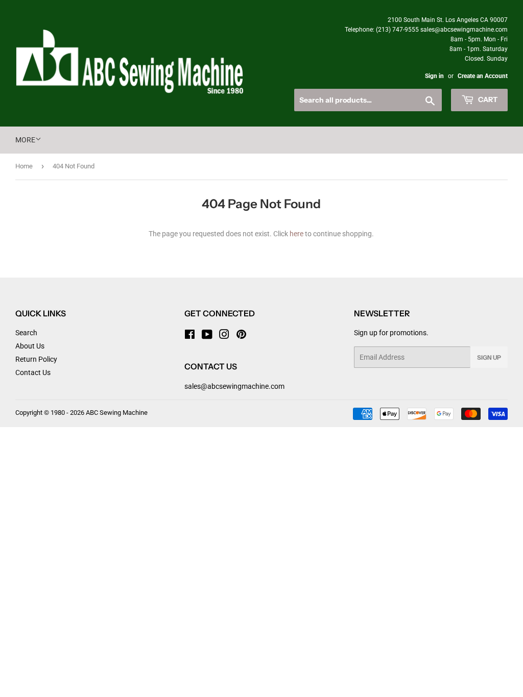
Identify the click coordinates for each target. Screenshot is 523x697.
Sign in (434, 76)
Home (24, 166)
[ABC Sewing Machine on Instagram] (224, 336)
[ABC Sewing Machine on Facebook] (189, 336)
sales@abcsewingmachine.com (234, 386)
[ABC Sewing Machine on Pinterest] (241, 336)
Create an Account (483, 76)
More (25, 140)
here (296, 234)
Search (26, 333)
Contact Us (33, 372)
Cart (487, 99)
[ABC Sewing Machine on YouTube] (207, 336)
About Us (29, 346)
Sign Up (489, 357)
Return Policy (36, 359)
